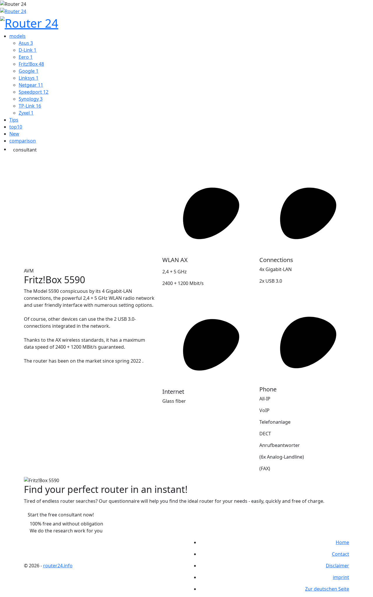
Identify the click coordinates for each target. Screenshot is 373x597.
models (17, 36)
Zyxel (26, 113)
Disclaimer (337, 565)
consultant (25, 150)
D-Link (27, 50)
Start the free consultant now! (61, 515)
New (14, 134)
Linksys (28, 78)
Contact (340, 554)
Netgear (31, 85)
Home (342, 542)
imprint (341, 577)
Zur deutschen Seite (327, 589)
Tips (13, 120)
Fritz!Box (31, 64)
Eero (26, 57)
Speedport (33, 92)
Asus (26, 43)
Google (28, 71)
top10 (15, 127)
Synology (31, 99)
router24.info (58, 565)
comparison (22, 141)
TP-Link (30, 106)
